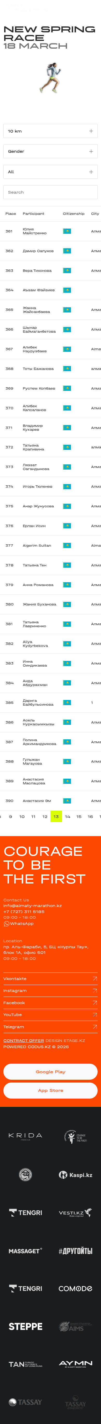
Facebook (14, 1003)
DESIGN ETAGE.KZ (65, 1040)
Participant (33, 214)
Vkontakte (14, 978)
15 (79, 816)
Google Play (51, 1071)
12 (44, 816)
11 (33, 816)
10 (22, 816)
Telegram (13, 1027)
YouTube (12, 1014)
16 (90, 816)
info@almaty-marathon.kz (32, 905)
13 (56, 816)
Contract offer (23, 1040)
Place (10, 214)
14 (67, 816)
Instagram (15, 990)
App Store (50, 1090)
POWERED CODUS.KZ (27, 1047)
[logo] (25, 7)
